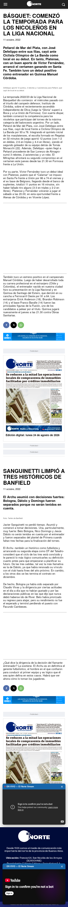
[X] (13, 325)
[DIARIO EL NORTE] (34, 3)
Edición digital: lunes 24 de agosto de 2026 (32, 435)
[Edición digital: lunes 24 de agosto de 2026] (34, 395)
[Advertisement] (34, 238)
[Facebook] (6, 325)
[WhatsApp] (21, 325)
